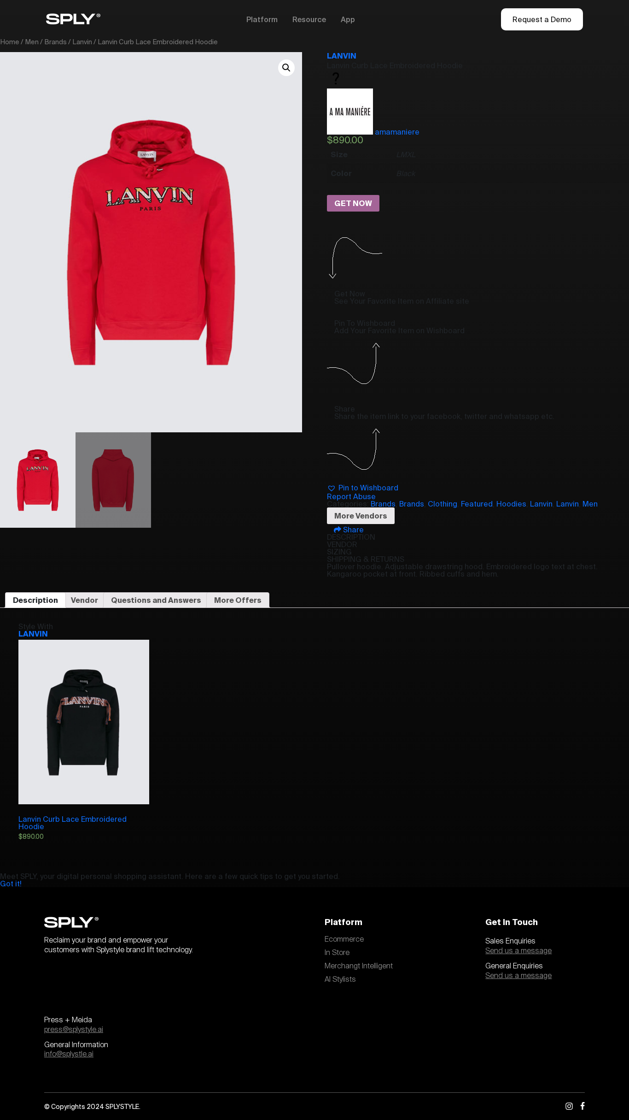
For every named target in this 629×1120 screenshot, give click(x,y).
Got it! (11, 883)
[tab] (35, 600)
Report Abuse (351, 496)
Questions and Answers (156, 600)
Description (35, 600)
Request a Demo (542, 19)
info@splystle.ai (68, 1054)
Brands (55, 42)
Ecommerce (344, 939)
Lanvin (82, 42)
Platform (262, 19)
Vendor (84, 600)
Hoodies (511, 504)
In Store (337, 952)
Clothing (442, 504)
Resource (309, 19)
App (348, 19)
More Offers (238, 600)
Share (352, 529)
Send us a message (518, 950)
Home (9, 42)
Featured (477, 504)
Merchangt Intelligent (359, 966)
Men (32, 42)
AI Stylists (340, 979)
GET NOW (353, 203)
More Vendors (360, 516)
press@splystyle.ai (73, 1029)
